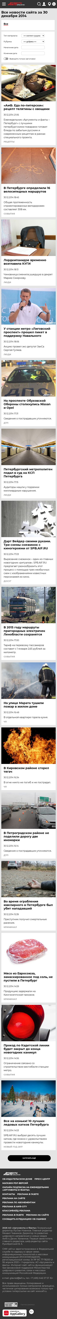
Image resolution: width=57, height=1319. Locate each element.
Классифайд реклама (16, 1210)
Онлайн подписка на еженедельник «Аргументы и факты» (25, 1188)
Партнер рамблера (27, 1304)
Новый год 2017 (13, 1147)
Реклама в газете (28, 1194)
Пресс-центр (42, 1179)
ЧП (5, 722)
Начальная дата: (11, 47)
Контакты (8, 1194)
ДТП (6, 423)
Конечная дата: (10, 53)
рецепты (9, 142)
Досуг (7, 581)
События (9, 214)
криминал (10, 927)
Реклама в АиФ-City (14, 1206)
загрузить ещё (29, 1158)
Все (6, 24)
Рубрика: (8, 41)
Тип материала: (11, 36)
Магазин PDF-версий (15, 1183)
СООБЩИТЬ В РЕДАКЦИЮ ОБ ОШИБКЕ (24, 1219)
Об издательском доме (17, 1179)
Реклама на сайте (13, 1198)
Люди (7, 282)
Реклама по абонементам (18, 1202)
